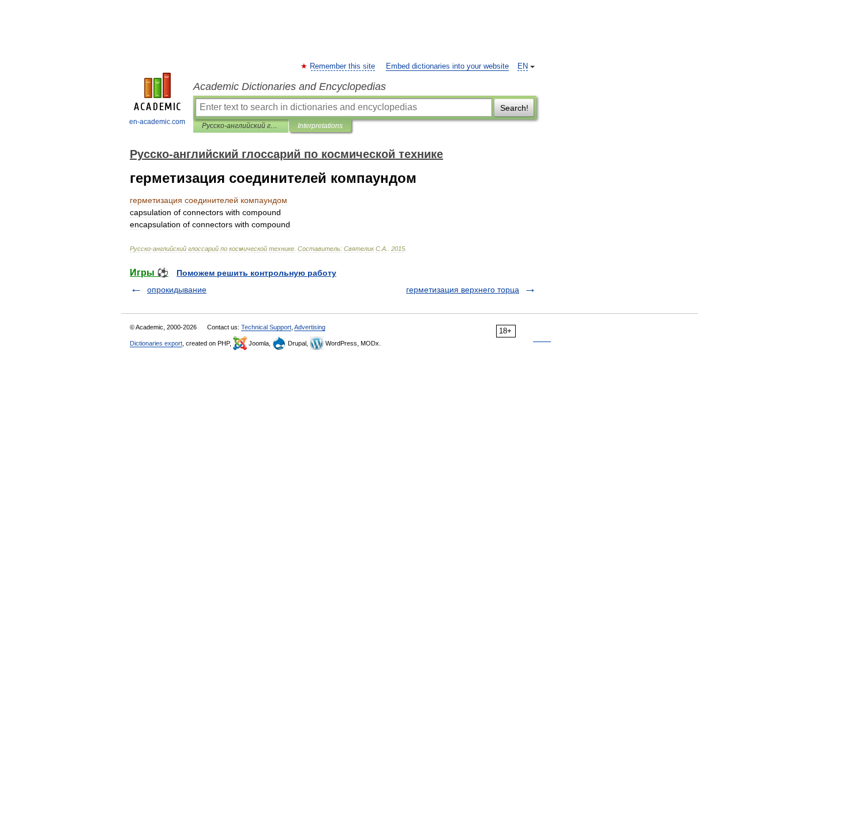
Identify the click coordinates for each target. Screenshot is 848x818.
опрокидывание (177, 289)
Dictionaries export (156, 343)
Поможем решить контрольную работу (256, 272)
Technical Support (266, 327)
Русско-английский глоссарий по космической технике (241, 126)
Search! (514, 107)
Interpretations (320, 126)
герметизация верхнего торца (462, 289)
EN (522, 66)
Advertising (309, 327)
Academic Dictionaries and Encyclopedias (289, 86)
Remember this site (343, 66)
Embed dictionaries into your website (447, 66)
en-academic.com (157, 122)
